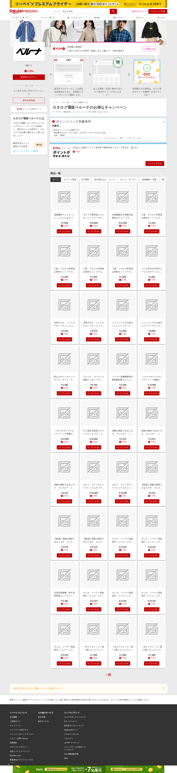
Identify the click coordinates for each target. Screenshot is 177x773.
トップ (55, 102)
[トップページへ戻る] (24, 11)
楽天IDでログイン (139, 11)
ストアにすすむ (155, 163)
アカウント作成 (158, 11)
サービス (119, 18)
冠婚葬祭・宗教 (149, 179)
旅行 (98, 18)
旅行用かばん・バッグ (104, 179)
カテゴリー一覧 (18, 17)
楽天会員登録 (29, 100)
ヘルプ (162, 18)
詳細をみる (151, 49)
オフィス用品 (70, 179)
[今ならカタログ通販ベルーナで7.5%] (88, 33)
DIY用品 (85, 179)
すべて (55, 179)
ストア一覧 (65, 102)
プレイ (141, 18)
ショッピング (75, 18)
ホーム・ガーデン (128, 179)
